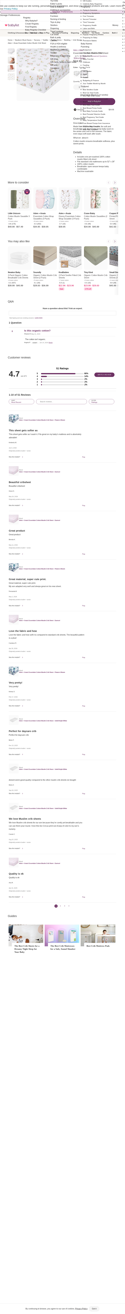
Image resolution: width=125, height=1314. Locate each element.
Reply (51, 343)
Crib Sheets (77, 40)
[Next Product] (114, 182)
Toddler (45, 40)
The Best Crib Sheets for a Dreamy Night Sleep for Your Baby (26, 949)
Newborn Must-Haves (23, 40)
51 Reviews (84, 56)
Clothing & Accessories (17, 33)
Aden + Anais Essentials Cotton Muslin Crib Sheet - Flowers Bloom (42, 420)
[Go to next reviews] (72, 906)
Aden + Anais (78, 50)
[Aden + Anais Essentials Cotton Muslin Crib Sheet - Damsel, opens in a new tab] (13, 471)
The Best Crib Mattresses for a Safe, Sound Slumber (62, 947)
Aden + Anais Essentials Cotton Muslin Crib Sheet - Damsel (39, 472)
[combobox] (21, 401)
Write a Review (104, 375)
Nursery (37, 40)
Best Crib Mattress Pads (98, 946)
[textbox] (62, 313)
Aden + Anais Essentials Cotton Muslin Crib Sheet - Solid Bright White (43, 721)
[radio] (11, 52)
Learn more (38, 318)
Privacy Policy (11, 9)
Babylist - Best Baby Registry (12, 25)
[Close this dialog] (0, 2)
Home (10, 40)
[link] (76, 74)
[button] (62, 373)
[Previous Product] (108, 182)
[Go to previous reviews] (52, 906)
